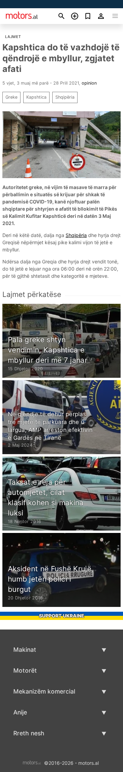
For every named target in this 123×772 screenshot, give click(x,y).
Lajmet (13, 36)
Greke (11, 97)
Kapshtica (36, 97)
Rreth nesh (28, 733)
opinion (89, 83)
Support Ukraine (61, 616)
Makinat (24, 649)
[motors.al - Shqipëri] (32, 762)
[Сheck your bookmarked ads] (88, 16)
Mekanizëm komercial (44, 691)
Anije (20, 712)
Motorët (25, 670)
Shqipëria (64, 97)
